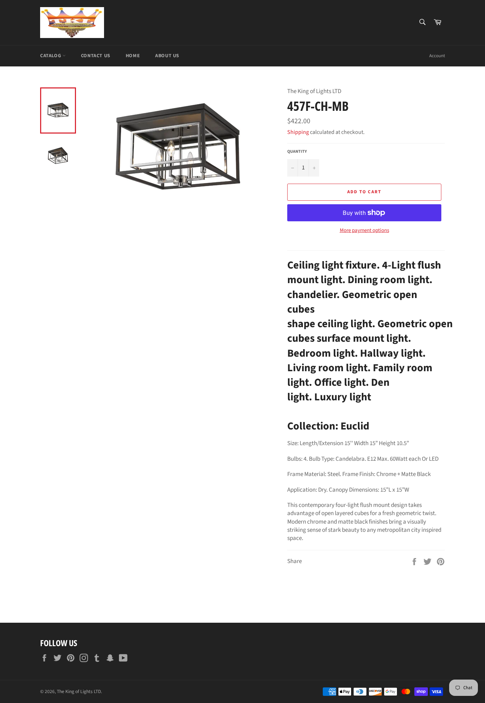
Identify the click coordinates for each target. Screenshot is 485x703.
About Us (167, 55)
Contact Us (95, 55)
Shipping (298, 132)
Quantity (297, 152)
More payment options (364, 230)
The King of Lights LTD (79, 691)
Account (437, 56)
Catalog (51, 55)
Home (133, 55)
